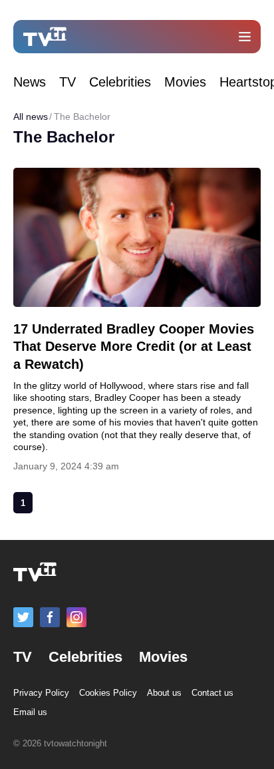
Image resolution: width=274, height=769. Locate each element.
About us (164, 693)
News (29, 82)
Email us (30, 712)
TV (67, 82)
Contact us (212, 693)
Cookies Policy (108, 693)
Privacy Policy (41, 693)
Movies (185, 82)
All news (30, 116)
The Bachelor (82, 116)
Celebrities (120, 82)
